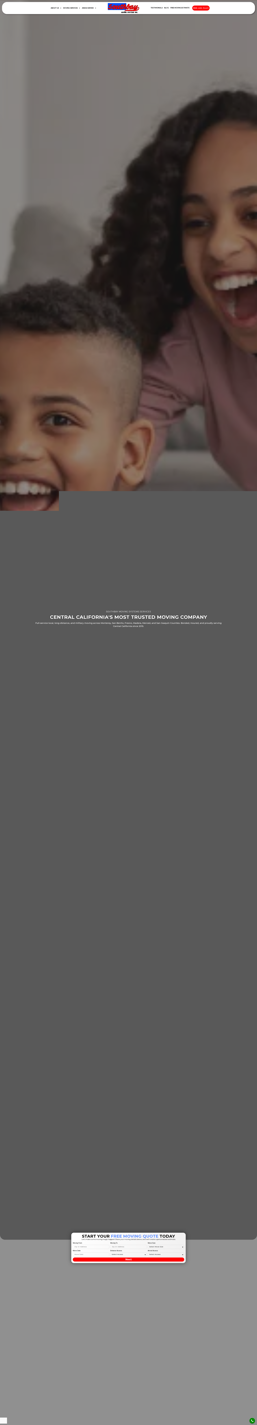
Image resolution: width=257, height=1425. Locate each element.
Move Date (77, 1251)
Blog (166, 8)
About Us (55, 8)
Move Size (151, 1243)
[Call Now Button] (252, 1420)
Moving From (77, 1243)
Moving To (114, 1243)
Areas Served (88, 8)
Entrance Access (116, 1251)
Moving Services (70, 8)
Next (128, 1259)
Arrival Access (153, 1251)
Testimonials (157, 8)
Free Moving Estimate (179, 8)
